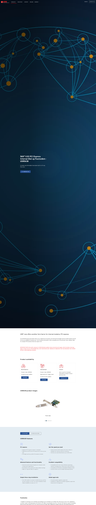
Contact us (92, 1)
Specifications (35, 434)
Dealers (25, 377)
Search (86, 1)
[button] (46, 422)
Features (25, 434)
